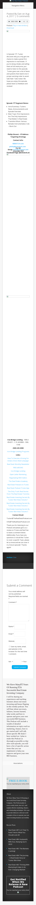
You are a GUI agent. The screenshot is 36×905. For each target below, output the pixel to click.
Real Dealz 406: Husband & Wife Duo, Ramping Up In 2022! (17, 841)
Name (11, 626)
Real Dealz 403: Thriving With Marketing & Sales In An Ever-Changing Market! (18, 867)
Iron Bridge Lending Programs (18, 451)
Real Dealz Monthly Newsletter (18, 464)
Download (10, 28)
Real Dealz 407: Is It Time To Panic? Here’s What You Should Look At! (18, 832)
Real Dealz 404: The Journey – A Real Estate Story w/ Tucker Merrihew (18, 857)
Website (11, 641)
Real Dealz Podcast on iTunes (18, 485)
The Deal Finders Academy (18, 481)
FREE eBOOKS (18, 468)
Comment (13, 602)
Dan (19, 13)
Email (11, 634)
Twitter (15, 566)
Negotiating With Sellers (18, 478)
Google (8, 566)
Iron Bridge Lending (18, 471)
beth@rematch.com (20, 150)
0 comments (23, 16)
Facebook (11, 566)
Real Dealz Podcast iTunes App (18, 488)
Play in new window (20, 25)
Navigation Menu (18, 5)
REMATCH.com (18, 144)
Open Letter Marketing (18, 474)
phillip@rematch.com (17, 147)
